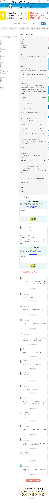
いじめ (1, 67)
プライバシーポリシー (33, 207)
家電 (1, 79)
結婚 (1, 40)
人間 (1, 42)
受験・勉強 (2, 45)
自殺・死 (1, 69)
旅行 (1, 84)
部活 (1, 47)
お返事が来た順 (45, 28)
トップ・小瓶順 (4, 28)
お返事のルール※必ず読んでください (33, 206)
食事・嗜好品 (2, 49)
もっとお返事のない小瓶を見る (33, 480)
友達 (1, 43)
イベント (1, 57)
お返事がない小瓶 (13, 28)
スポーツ (1, 80)
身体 (1, 65)
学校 (1, 44)
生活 (1, 48)
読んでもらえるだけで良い (24, 28)
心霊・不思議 (2, 77)
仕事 (1, 51)
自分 (1, 58)
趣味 (1, 70)
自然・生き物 (2, 56)
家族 (1, 41)
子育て (1, 86)
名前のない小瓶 (26, 227)
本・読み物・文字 (3, 73)
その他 (1, 78)
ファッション (2, 82)
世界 (1, 55)
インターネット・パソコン (4, 71)
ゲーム (1, 85)
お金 (1, 52)
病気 (1, 64)
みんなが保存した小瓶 (35, 28)
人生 (1, 50)
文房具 (1, 88)
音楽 (1, 72)
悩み (1, 59)
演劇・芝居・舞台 (3, 87)
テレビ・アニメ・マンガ (4, 74)
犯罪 (1, 81)
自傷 (1, 63)
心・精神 (1, 62)
